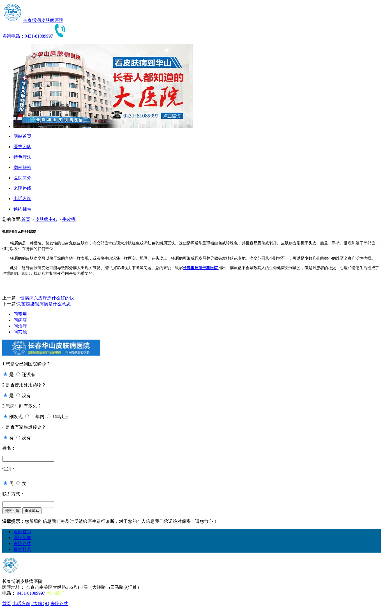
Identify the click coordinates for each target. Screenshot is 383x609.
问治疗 (20, 326)
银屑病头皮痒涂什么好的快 (47, 298)
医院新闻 (22, 537)
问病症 (20, 320)
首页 (25, 219)
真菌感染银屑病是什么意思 (44, 303)
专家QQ (40, 603)
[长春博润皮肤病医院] (12, 20)
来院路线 (22, 543)
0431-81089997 (31, 593)
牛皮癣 (69, 219)
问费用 (20, 314)
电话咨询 (21, 603)
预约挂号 (22, 549)
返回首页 (22, 531)
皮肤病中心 (46, 219)
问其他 (20, 331)
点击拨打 (55, 593)
